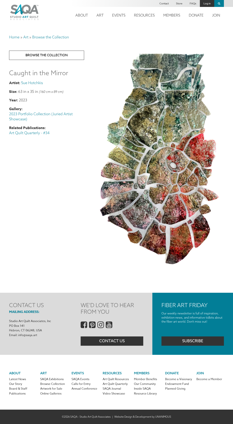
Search (219, 3)
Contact (164, 3)
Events (118, 15)
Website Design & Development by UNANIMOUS (142, 416)
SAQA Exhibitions (52, 379)
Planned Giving (175, 388)
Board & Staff (18, 388)
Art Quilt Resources (116, 379)
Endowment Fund (177, 384)
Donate (196, 15)
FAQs (193, 3)
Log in (207, 3)
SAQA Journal (112, 388)
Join (216, 15)
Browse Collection (52, 384)
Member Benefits (145, 379)
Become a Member (209, 379)
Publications (17, 393)
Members (171, 15)
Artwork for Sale (51, 388)
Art (100, 15)
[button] (159, 265)
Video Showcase (114, 393)
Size (12, 91)
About (81, 15)
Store (179, 3)
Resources (144, 15)
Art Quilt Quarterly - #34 (29, 133)
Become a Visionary (178, 379)
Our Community (145, 384)
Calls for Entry (81, 384)
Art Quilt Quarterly (115, 384)
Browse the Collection (50, 37)
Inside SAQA (142, 388)
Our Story (15, 384)
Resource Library (145, 393)
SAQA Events (80, 379)
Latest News (17, 379)
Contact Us (112, 341)
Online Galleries (51, 393)
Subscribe (192, 341)
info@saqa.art (27, 335)
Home (14, 37)
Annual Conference (84, 388)
